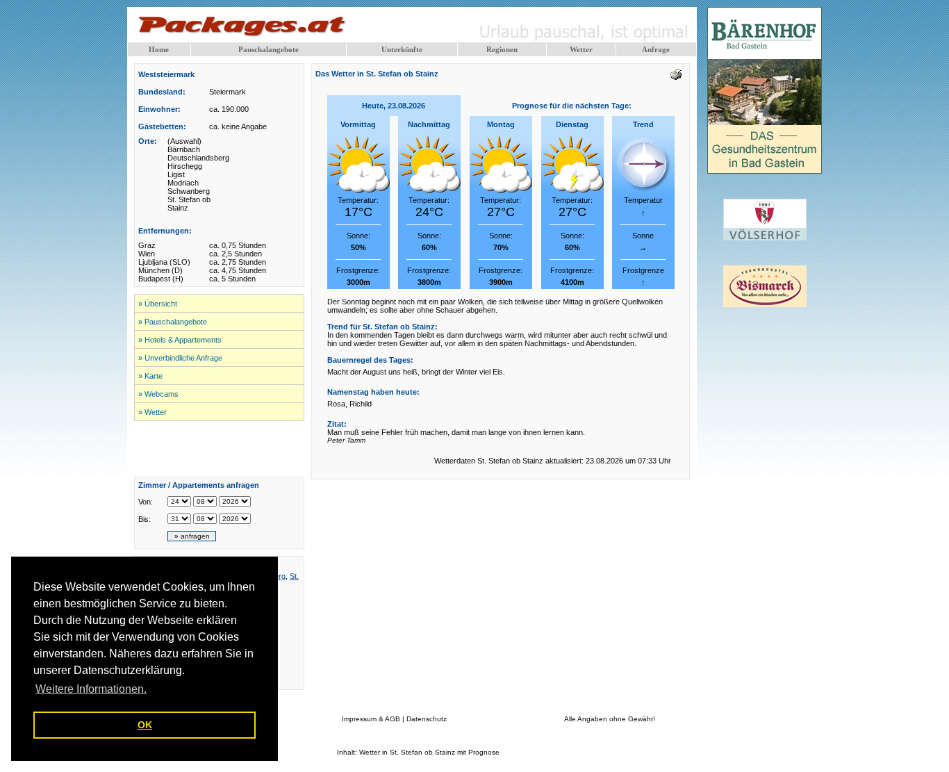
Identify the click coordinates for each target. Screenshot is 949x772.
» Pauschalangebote (172, 322)
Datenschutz (426, 719)
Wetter (581, 49)
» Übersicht (157, 303)
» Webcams (158, 394)
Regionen (502, 49)
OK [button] (145, 724)
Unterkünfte (401, 49)
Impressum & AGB (371, 719)
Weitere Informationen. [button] (91, 689)
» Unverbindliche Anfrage (180, 358)
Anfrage (656, 49)
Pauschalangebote (268, 49)
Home (159, 49)
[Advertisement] (219, 449)
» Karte (150, 376)
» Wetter (152, 412)
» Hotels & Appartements (180, 340)
